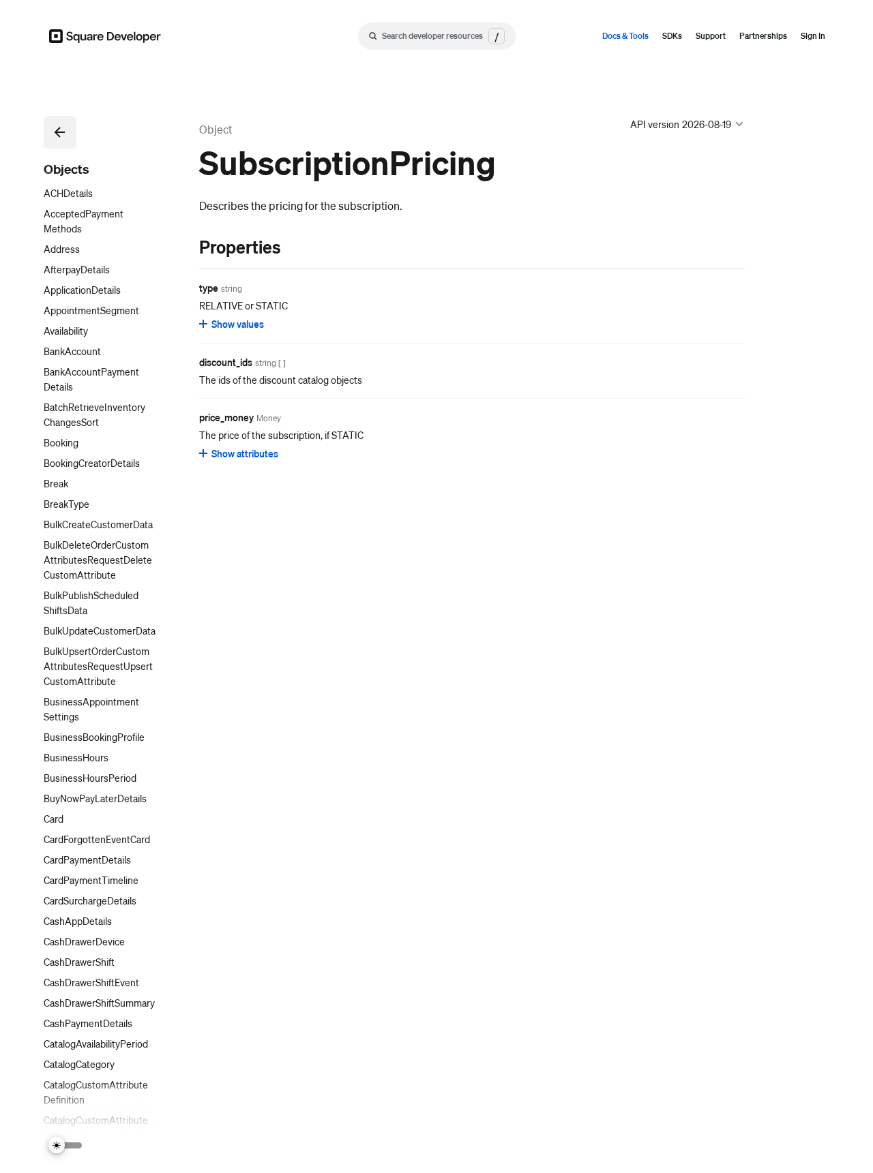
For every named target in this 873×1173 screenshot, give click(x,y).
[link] (185, 246)
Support (711, 36)
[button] (60, 132)
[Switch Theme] (65, 1145)
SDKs (672, 36)
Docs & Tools (625, 36)
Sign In (813, 36)
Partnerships (763, 36)
